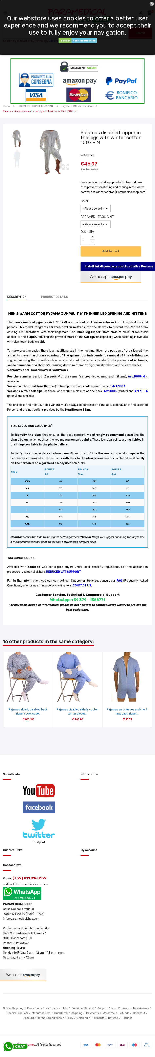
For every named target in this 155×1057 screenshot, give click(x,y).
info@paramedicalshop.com (21, 918)
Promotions (34, 1008)
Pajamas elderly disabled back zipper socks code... (28, 711)
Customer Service (82, 1008)
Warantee (109, 1013)
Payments (92, 1013)
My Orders (52, 1008)
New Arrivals (141, 1008)
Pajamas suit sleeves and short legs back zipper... (127, 711)
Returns (113, 1017)
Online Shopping (13, 1008)
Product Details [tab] (54, 297)
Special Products (17, 1013)
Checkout (139, 1013)
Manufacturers (41, 1013)
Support (102, 1008)
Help (65, 1008)
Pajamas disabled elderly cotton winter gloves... (77, 711)
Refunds (124, 1013)
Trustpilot (38, 842)
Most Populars (120, 1008)
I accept (65, 40)
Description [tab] (16, 297)
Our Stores (61, 1013)
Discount (28, 1017)
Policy (69, 1017)
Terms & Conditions (50, 1017)
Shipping (76, 1013)
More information (84, 40)
